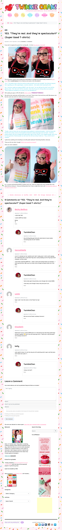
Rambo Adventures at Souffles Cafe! (21, 195)
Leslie (17, 294)
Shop (16, 15)
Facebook (43, 524)
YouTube (52, 524)
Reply (16, 223)
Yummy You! (52, 15)
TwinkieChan (23, 41)
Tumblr (46, 524)
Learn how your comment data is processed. (35, 424)
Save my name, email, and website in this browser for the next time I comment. (22, 411)
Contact (44, 15)
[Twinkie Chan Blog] (31, 12)
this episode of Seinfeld (39, 45)
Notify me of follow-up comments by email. (15, 413)
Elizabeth (19, 327)
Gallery (30, 15)
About (37, 15)
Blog (23, 15)
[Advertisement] (44, 505)
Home (10, 15)
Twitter (39, 524)
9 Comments (30, 41)
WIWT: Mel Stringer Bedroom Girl (44, 195)
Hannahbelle (20, 250)
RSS (36, 524)
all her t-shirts (27, 92)
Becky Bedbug (21, 209)
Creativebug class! (17, 473)
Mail (55, 524)
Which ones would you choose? (28, 142)
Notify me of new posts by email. (13, 415)
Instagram (49, 524)
